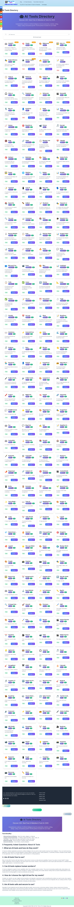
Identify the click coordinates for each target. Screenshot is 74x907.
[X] (1, 10)
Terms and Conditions (17, 900)
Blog (21, 1)
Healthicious (67, 814)
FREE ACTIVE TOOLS (11, 4)
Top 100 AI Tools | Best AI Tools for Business (30, 4)
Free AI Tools (42, 792)
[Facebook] (1, 7)
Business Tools (42, 800)
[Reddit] (1, 12)
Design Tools (42, 796)
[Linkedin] (1, 14)
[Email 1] (61, 898)
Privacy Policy (17, 899)
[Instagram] (67, 898)
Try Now (14, 53)
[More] (1, 26)
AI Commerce (37, 809)
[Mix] (1, 21)
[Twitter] (65, 898)
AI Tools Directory (28, 1)
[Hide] (0, 28)
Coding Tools (42, 798)
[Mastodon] (1, 19)
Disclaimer (17, 902)
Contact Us (16, 903)
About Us (17, 898)
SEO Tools (6, 805)
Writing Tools (42, 794)
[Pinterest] (1, 17)
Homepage (44, 4)
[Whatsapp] (1, 24)
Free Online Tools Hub (38, 1)
